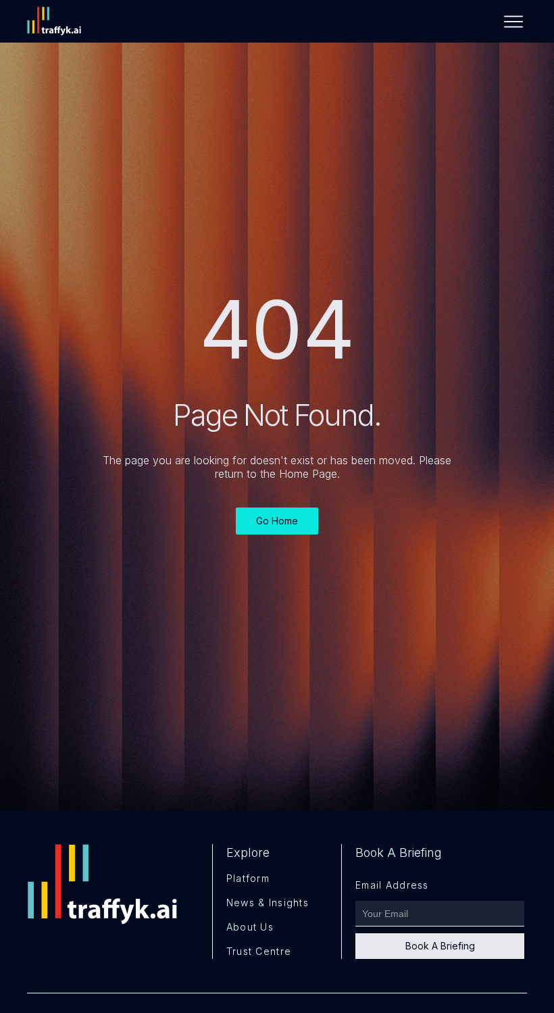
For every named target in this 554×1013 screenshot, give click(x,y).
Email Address (392, 885)
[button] (508, 21)
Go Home (277, 520)
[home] (61, 21)
